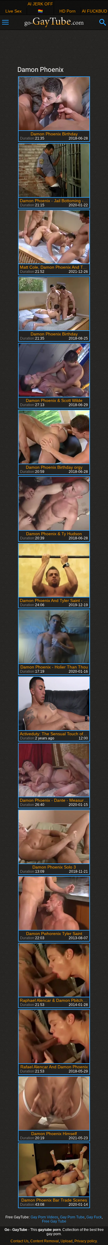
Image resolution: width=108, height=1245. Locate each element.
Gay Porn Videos (44, 1217)
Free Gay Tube (54, 1221)
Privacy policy (85, 1241)
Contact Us (19, 1241)
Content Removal (44, 1241)
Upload (67, 1241)
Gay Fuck (94, 1217)
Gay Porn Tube (72, 1217)
